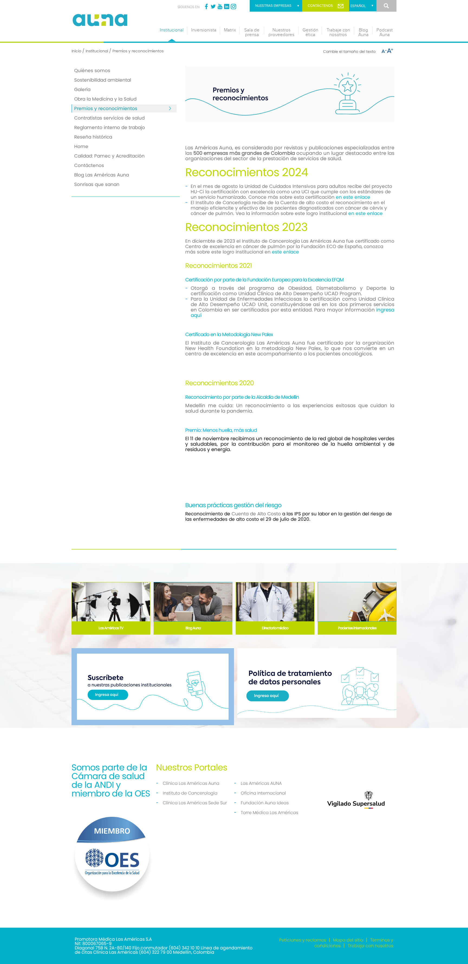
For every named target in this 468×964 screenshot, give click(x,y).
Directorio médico (275, 628)
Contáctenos (320, 6)
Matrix (230, 30)
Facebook (206, 6)
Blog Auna (363, 32)
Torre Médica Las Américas (269, 812)
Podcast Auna (384, 32)
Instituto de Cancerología (190, 793)
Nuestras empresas (273, 6)
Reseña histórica (93, 137)
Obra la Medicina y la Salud (105, 99)
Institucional (172, 30)
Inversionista (203, 30)
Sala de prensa (251, 32)
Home (81, 146)
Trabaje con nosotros (338, 32)
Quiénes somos (92, 70)
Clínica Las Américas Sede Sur (195, 803)
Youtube (220, 6)
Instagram (233, 6)
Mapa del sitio (348, 940)
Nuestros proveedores (281, 32)
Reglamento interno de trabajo (109, 127)
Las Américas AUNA (261, 783)
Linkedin (226, 6)
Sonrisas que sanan (96, 184)
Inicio (76, 51)
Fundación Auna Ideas (265, 803)
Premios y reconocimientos (105, 108)
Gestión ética (310, 32)
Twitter (213, 6)
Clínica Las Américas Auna (191, 783)
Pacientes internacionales (357, 628)
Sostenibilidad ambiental (102, 80)
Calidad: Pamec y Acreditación (109, 156)
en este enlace (354, 197)
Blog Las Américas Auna (101, 175)
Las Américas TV (111, 628)
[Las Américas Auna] (112, 19)
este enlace (285, 252)
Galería (82, 89)
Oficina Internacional (263, 793)
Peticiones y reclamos (302, 940)
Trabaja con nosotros (370, 946)
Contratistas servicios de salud (109, 118)
